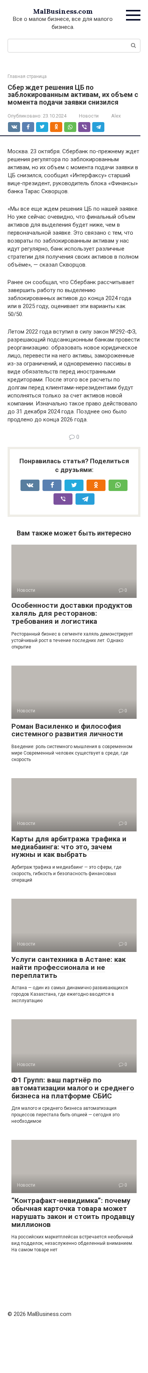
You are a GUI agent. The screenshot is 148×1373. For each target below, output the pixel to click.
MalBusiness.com (63, 11)
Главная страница (27, 76)
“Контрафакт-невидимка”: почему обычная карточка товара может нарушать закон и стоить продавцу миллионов (73, 1212)
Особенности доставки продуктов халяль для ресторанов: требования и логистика (71, 613)
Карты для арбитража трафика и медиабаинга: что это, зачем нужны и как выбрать (68, 846)
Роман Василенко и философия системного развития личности (67, 730)
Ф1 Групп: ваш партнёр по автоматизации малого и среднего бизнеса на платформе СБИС (72, 1088)
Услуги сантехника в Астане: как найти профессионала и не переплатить (68, 967)
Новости (89, 116)
